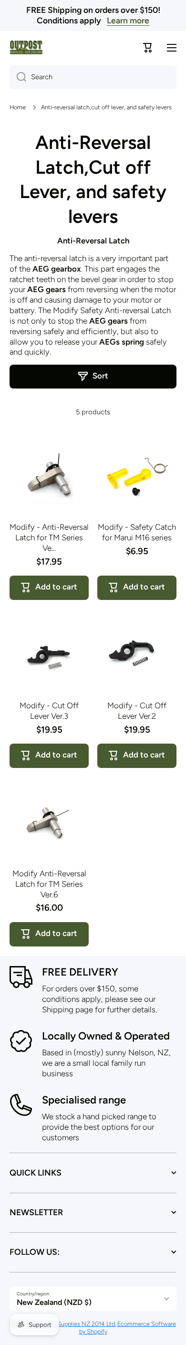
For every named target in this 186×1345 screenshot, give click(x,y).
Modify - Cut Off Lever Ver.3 (49, 711)
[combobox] (93, 77)
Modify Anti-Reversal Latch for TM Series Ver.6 (49, 884)
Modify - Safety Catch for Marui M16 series (137, 532)
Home (18, 107)
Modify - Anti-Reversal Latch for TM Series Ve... (49, 537)
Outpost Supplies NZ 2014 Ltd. (74, 1323)
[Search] (18, 77)
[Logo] (26, 47)
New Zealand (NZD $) (54, 1302)
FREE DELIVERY (80, 972)
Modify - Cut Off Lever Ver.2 (136, 711)
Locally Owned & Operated (106, 1036)
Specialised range (84, 1099)
